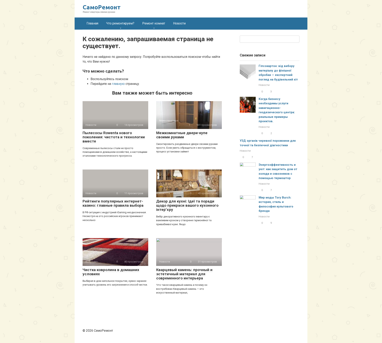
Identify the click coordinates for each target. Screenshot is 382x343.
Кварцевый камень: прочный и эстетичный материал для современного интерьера (184, 273)
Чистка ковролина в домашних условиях (111, 271)
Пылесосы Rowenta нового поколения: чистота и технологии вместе (114, 137)
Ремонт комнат (153, 23)
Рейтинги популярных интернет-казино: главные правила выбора (113, 203)
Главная (92, 23)
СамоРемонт (102, 7)
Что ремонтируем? (120, 23)
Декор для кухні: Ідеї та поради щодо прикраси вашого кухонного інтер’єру (187, 205)
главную (118, 84)
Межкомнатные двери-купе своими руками (182, 135)
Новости (179, 23)
